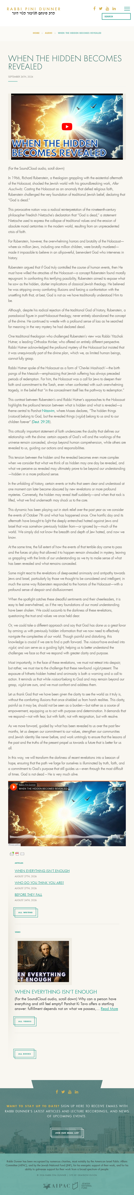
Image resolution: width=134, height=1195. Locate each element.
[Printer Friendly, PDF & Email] (17, 853)
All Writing (25, 913)
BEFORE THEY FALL (28, 894)
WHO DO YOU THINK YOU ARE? (39, 882)
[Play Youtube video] (67, 127)
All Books (24, 1054)
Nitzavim (48, 410)
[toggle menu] (127, 9)
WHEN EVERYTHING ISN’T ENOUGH (42, 871)
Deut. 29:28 (41, 421)
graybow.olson (87, 1175)
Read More (109, 1008)
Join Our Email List (67, 1133)
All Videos (24, 1022)
